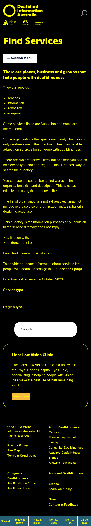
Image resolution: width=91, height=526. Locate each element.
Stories (53, 457)
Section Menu (21, 58)
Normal (6, 521)
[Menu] (85, 15)
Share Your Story (60, 489)
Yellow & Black (21, 521)
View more (21, 397)
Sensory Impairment (62, 437)
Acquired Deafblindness (64, 452)
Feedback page (69, 269)
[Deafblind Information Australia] (23, 14)
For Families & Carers (22, 483)
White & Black (38, 521)
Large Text (86, 521)
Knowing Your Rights (62, 462)
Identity (53, 442)
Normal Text (71, 521)
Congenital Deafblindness (66, 447)
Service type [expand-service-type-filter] (13, 290)
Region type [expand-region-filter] (13, 307)
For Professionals (19, 488)
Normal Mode (53, 521)
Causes (54, 432)
